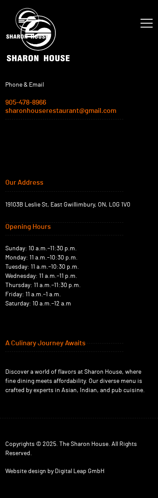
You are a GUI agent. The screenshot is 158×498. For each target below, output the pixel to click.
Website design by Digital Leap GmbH (54, 471)
